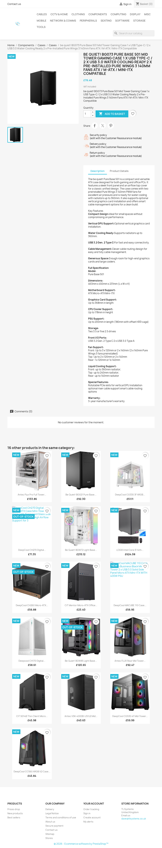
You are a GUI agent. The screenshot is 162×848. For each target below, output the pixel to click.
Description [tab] (97, 171)
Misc (147, 14)
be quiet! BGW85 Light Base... (81, 660)
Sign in (86, 813)
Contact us (14, 4)
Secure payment (54, 825)
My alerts (88, 821)
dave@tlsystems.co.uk (133, 818)
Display (135, 14)
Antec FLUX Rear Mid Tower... (130, 660)
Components (97, 14)
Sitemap (49, 833)
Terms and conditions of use (60, 817)
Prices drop (13, 809)
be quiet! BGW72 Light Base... (81, 549)
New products (15, 813)
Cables (42, 14)
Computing (118, 14)
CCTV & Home (59, 14)
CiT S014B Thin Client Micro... (32, 716)
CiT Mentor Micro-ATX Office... (81, 605)
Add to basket (112, 114)
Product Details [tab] (119, 171)
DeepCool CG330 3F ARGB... (130, 494)
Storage (139, 20)
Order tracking (91, 809)
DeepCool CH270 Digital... (32, 549)
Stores (49, 838)
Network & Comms (63, 20)
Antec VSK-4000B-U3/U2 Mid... (81, 716)
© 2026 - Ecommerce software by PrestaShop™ (81, 843)
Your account (93, 803)
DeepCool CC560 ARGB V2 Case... (32, 771)
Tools (41, 27)
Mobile (41, 20)
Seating (106, 20)
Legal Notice (52, 813)
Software (122, 20)
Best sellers (13, 817)
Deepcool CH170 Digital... (32, 660)
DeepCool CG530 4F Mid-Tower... (130, 716)
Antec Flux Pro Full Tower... (32, 494)
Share (94, 125)
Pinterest (111, 125)
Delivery (49, 809)
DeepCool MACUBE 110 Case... (130, 605)
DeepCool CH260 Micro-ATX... (32, 605)
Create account (92, 817)
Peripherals (88, 20)
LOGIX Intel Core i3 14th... (129, 549)
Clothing (78, 14)
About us (50, 821)
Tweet (103, 125)
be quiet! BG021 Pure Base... (80, 494)
